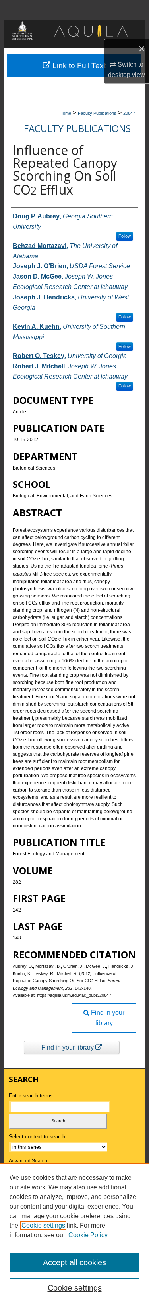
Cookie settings (43, 1225)
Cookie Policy (88, 1235)
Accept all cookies (74, 1262)
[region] (74, 1235)
